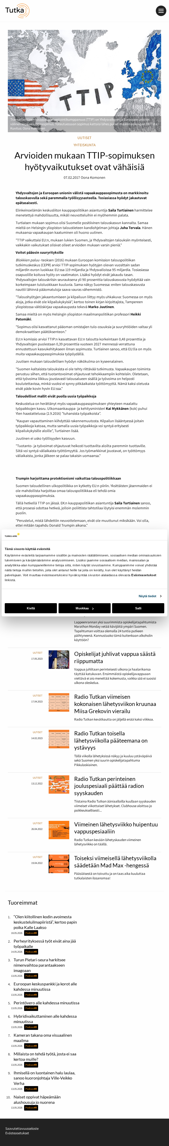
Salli (138, 608)
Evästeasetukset (17, 1133)
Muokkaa (82, 608)
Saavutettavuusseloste (22, 1128)
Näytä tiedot (147, 596)
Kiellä (31, 608)
